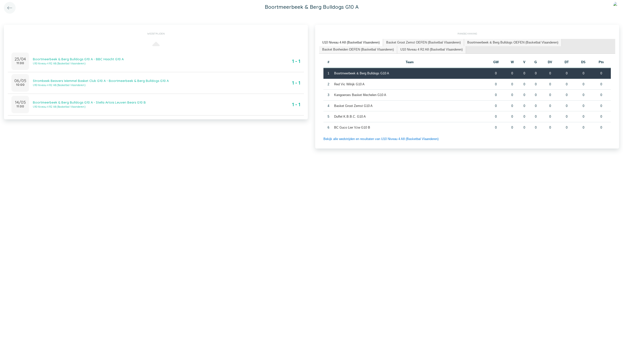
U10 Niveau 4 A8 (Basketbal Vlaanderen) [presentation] (351, 42)
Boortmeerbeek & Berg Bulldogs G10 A (361, 73)
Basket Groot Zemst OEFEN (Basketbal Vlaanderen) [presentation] (423, 42)
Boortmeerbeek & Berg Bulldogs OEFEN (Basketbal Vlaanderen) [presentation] (512, 42)
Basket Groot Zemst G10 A (353, 106)
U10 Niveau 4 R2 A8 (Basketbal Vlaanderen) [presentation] (431, 49)
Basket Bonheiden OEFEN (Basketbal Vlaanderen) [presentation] (358, 49)
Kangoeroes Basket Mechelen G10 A (360, 95)
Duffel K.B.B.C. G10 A (350, 116)
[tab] (351, 42)
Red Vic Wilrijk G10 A (349, 84)
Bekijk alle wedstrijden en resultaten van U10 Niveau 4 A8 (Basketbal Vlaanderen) (381, 139)
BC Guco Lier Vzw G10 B (352, 127)
